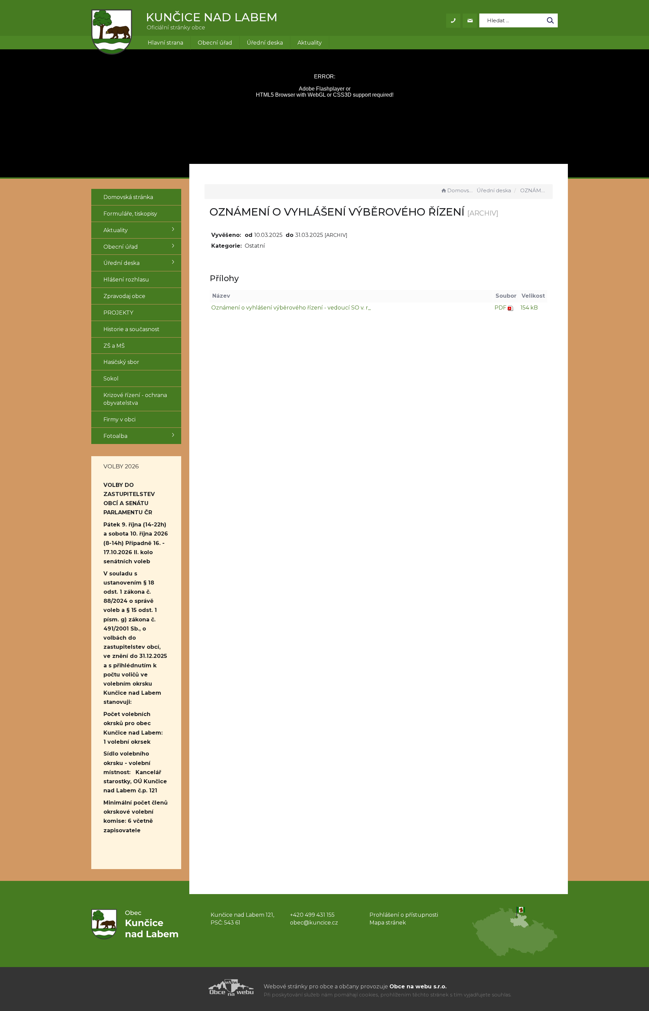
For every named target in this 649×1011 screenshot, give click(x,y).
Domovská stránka (461, 190)
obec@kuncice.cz (314, 922)
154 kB (529, 307)
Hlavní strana (165, 43)
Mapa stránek (387, 922)
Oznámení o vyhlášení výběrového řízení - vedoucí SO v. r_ (291, 307)
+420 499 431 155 (312, 915)
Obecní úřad (215, 43)
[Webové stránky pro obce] (193, 987)
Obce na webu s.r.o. (418, 986)
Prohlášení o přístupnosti (403, 915)
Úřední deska (265, 43)
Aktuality (309, 43)
